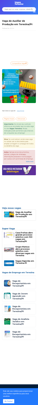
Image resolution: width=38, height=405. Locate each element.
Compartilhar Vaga (18, 63)
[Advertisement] (19, 46)
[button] (10, 396)
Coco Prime (20, 110)
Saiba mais (29, 161)
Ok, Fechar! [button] (8, 401)
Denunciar (21, 119)
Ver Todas (19, 229)
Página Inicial (9, 119)
